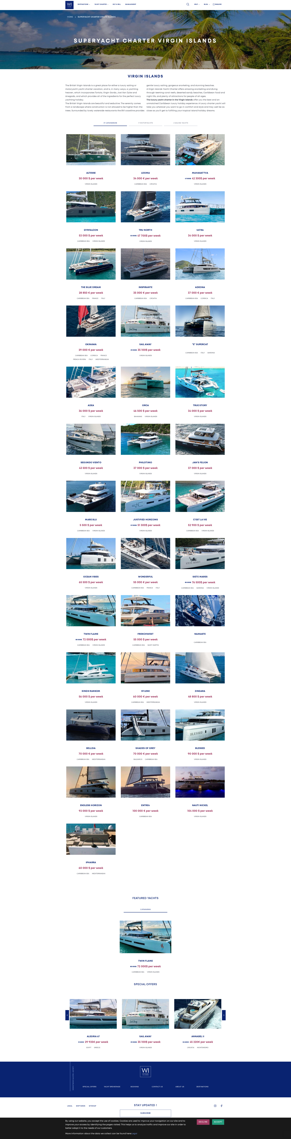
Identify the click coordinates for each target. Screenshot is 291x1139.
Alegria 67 (93, 1036)
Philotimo (145, 463)
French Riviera (79, 359)
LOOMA (145, 173)
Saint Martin (153, 645)
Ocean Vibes (91, 577)
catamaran (145, 909)
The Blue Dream (91, 287)
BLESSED (200, 748)
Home (70, 17)
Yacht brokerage (112, 1086)
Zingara (200, 691)
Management (130, 4)
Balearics (138, 759)
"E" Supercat (200, 344)
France (95, 298)
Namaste (200, 634)
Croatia (153, 184)
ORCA (145, 405)
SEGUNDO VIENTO (91, 463)
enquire (218, 4)
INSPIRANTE (145, 287)
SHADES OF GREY (145, 748)
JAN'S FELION (200, 463)
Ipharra (91, 862)
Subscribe (145, 1113)
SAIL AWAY (145, 344)
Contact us (157, 1086)
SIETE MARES (200, 577)
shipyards (80, 1106)
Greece (97, 1047)
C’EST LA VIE (200, 520)
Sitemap (92, 1106)
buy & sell (117, 4)
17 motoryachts (145, 123)
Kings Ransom (91, 691)
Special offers (89, 1086)
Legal (69, 1106)
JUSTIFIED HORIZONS (145, 520)
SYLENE (145, 691)
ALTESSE (91, 173)
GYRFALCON (91, 230)
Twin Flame (91, 634)
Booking (135, 1086)
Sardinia (211, 353)
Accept (218, 1122)
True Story (200, 405)
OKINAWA (91, 344)
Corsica (204, 298)
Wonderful (145, 577)
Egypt (88, 1047)
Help (196, 4)
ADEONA (200, 287)
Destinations (83, 4)
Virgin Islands (91, 184)
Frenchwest (145, 634)
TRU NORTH (145, 230)
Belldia (91, 748)
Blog (206, 4)
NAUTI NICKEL (200, 805)
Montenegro (202, 1047)
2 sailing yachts (180, 123)
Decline (203, 1122)
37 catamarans (110, 123)
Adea (91, 405)
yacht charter (100, 4)
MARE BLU (91, 520)
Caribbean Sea (140, 184)
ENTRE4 (145, 805)
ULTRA (200, 230)
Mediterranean (102, 359)
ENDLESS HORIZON (91, 805)
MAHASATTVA (200, 173)
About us (180, 1086)
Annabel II (197, 1036)
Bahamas (138, 416)
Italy (103, 298)
